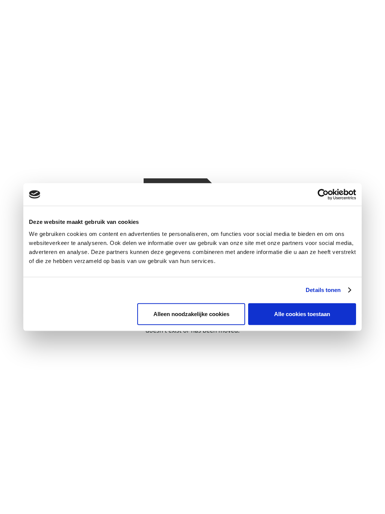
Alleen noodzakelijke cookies (191, 313)
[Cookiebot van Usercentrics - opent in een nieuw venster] (323, 194)
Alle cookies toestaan (302, 313)
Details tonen (323, 290)
